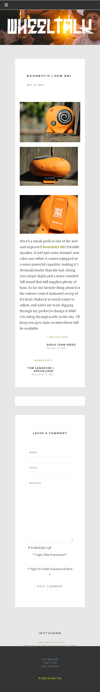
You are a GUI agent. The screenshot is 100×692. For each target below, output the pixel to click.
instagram (50, 666)
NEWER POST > (44, 360)
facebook (50, 659)
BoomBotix (50, 247)
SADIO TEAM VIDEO (61, 344)
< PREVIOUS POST (58, 337)
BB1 (63, 247)
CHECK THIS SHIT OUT (50, 642)
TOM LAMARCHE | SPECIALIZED (40, 370)
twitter (50, 663)
